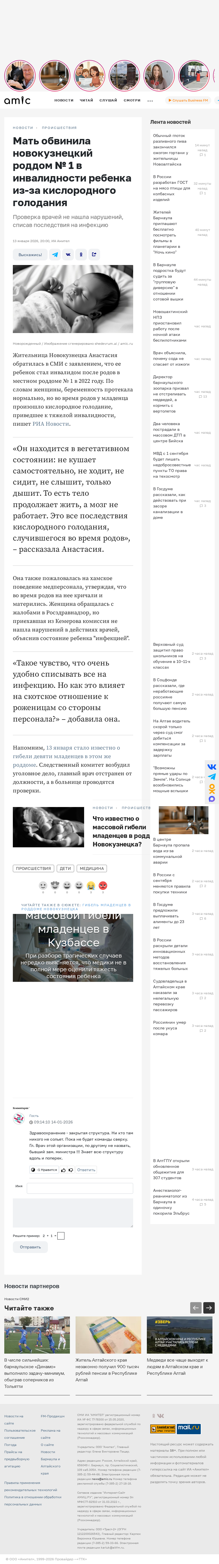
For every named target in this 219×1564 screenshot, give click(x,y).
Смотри (132, 100)
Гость (33, 1115)
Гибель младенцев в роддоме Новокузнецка (76, 907)
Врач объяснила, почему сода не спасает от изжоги (171, 358)
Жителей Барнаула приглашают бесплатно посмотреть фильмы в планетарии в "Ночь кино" (166, 232)
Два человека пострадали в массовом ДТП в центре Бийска (169, 432)
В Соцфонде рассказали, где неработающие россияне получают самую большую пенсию (170, 694)
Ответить (86, 1169)
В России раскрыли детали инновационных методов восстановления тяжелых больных (170, 954)
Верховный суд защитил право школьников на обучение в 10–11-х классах (171, 656)
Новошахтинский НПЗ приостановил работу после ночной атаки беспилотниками (170, 325)
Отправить (30, 1246)
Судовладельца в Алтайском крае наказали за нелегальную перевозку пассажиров (170, 995)
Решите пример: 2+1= (34, 1236)
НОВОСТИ (23, 128)
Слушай (108, 100)
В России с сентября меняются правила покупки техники (171, 883)
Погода (10, 1445)
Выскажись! (30, 254)
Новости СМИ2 (16, 1299)
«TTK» (82, 1559)
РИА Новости (51, 424)
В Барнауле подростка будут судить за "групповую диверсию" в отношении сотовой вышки (169, 281)
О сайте (47, 1445)
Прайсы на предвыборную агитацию (16, 1459)
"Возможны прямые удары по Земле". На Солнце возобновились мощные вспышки (171, 779)
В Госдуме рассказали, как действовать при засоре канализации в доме (169, 503)
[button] (128, 919)
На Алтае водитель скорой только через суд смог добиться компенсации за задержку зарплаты (171, 738)
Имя (19, 1186)
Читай (86, 100)
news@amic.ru (102, 1479)
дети (65, 868)
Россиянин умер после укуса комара (169, 1028)
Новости (63, 100)
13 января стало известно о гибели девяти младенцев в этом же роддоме (66, 756)
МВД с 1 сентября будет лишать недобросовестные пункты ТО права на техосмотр (172, 465)
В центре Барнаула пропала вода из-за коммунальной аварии (171, 850)
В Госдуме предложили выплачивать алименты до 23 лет (168, 916)
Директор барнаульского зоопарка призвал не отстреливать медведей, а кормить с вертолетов (171, 393)
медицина (92, 868)
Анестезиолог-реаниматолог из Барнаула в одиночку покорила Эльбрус (171, 1202)
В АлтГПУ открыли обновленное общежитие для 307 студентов (171, 1169)
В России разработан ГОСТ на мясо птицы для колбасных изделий (171, 188)
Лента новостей (170, 122)
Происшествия (59, 128)
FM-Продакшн (52, 1416)
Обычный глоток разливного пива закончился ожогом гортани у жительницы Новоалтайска (170, 149)
